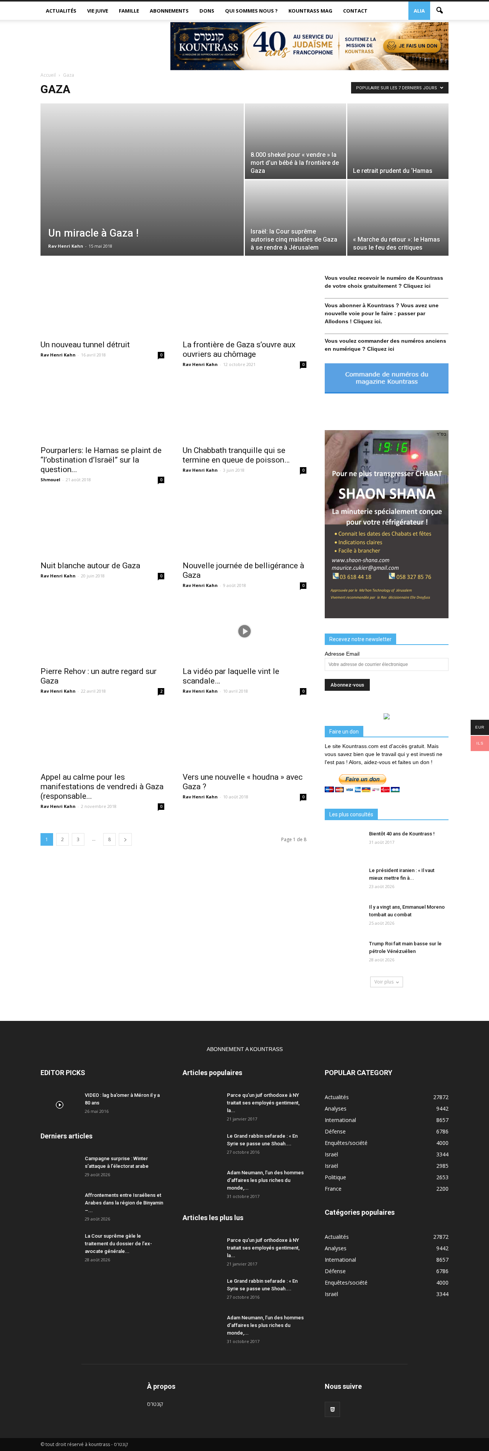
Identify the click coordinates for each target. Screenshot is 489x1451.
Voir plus (383, 982)
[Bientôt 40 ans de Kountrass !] (344, 843)
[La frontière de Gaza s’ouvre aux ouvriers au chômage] (244, 304)
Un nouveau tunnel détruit (85, 344)
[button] (439, 11)
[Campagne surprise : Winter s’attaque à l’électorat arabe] (59, 1168)
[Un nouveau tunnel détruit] (102, 304)
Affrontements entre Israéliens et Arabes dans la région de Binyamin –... (124, 1202)
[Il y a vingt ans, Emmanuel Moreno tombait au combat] (344, 916)
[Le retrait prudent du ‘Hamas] (398, 141)
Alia (419, 10)
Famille (129, 10)
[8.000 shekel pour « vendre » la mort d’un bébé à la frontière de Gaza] (295, 141)
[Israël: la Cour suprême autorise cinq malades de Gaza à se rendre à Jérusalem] (295, 218)
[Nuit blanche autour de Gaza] (102, 525)
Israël (331, 1154)
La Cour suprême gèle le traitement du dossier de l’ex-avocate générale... (118, 1243)
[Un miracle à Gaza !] (142, 187)
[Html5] (332, 1409)
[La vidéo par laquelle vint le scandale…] (244, 631)
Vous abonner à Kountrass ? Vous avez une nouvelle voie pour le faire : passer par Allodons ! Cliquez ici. (382, 313)
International (340, 1120)
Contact (355, 10)
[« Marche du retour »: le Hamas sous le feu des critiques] (398, 218)
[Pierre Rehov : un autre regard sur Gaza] (102, 631)
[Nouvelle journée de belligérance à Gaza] (244, 525)
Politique (335, 1177)
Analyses (336, 1108)
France (333, 1188)
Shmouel (50, 479)
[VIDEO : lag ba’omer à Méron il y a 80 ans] (59, 1104)
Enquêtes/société (346, 1142)
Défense (335, 1131)
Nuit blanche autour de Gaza (90, 565)
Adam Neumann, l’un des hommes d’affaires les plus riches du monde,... (265, 1180)
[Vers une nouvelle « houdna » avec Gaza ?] (244, 736)
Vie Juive (97, 10)
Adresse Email (342, 654)
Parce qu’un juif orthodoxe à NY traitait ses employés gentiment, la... (263, 1102)
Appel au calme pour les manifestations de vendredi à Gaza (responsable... (102, 786)
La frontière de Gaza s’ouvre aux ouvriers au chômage (239, 349)
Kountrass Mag (310, 10)
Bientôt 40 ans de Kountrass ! (402, 834)
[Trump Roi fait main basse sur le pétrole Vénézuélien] (344, 953)
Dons (206, 10)
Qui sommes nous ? (251, 10)
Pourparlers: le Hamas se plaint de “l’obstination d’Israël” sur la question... (101, 460)
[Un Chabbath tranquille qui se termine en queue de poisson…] (244, 410)
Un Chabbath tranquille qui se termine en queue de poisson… (236, 455)
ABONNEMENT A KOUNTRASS (245, 1049)
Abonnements (169, 10)
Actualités (61, 10)
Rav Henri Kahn (65, 246)
